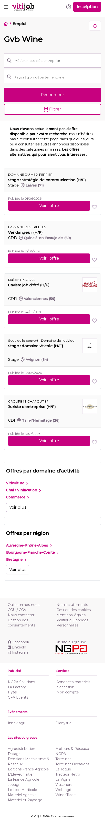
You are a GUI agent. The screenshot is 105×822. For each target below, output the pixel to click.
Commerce (16, 497)
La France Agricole (23, 779)
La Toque (63, 769)
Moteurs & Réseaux (72, 748)
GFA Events (18, 697)
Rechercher (52, 94)
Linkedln (19, 647)
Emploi (19, 23)
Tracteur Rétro (67, 774)
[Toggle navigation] (6, 7)
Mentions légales (70, 615)
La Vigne (63, 779)
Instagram (20, 652)
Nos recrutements (72, 605)
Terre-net (63, 759)
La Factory (17, 687)
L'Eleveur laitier (21, 774)
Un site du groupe (70, 642)
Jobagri (14, 784)
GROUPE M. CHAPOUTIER (28, 401)
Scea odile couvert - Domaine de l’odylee (41, 340)
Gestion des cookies (73, 610)
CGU (12, 610)
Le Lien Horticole (22, 790)
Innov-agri (16, 723)
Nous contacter (21, 615)
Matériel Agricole (22, 795)
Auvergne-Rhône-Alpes (27, 545)
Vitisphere (64, 784)
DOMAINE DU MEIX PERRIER (30, 174)
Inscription (87, 6)
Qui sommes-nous (23, 605)
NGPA (60, 754)
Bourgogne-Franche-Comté (31, 552)
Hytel (12, 692)
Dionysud (63, 723)
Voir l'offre (49, 205)
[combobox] (56, 77)
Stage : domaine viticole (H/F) (35, 345)
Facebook (20, 642)
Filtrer (54, 109)
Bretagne (15, 559)
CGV (22, 610)
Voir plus (17, 507)
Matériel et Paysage (25, 800)
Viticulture (15, 483)
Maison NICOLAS (21, 280)
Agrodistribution (21, 748)
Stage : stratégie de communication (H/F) (47, 179)
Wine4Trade (65, 795)
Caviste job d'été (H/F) (29, 285)
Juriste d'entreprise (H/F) (32, 406)
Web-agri (63, 790)
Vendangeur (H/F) (25, 232)
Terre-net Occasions (72, 764)
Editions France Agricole (28, 769)
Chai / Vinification (22, 490)
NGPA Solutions (21, 682)
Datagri (14, 754)
